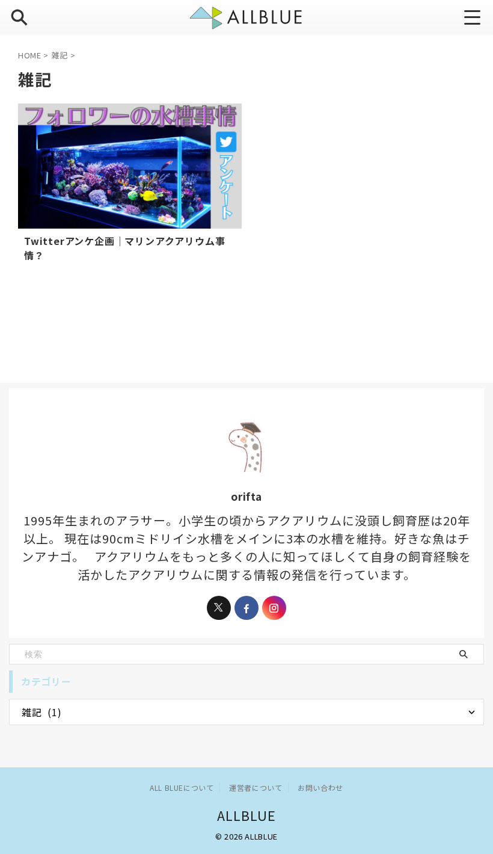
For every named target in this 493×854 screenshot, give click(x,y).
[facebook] (246, 608)
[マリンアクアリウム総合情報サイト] (246, 17)
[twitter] (219, 608)
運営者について (255, 787)
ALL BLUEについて (181, 787)
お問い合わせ (320, 787)
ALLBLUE (247, 815)
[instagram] (274, 608)
